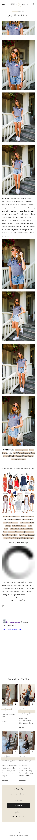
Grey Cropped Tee (21, 450)
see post (4, 721)
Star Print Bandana (14, 519)
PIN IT (19, 65)
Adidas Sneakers (24, 453)
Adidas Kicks (14, 529)
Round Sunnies (28, 456)
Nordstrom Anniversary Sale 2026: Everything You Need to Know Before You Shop (26, 771)
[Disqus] (18, 644)
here (14, 453)
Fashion (15, 11)
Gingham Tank (13, 522)
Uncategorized (7, 709)
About (19, 829)
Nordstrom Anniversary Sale (25, 711)
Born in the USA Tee (19, 526)
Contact (18, 826)
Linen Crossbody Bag (18, 459)
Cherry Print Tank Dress (12, 538)
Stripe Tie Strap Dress (16, 532)
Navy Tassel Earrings (26, 535)
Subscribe (18, 805)
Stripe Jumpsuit (28, 538)
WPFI (26, 835)
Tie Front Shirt (12, 535)
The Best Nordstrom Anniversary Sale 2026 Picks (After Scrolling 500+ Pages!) (9, 771)
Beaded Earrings (16, 456)
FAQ (18, 832)
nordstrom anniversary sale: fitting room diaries (26, 720)
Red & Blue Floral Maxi (11, 516)
